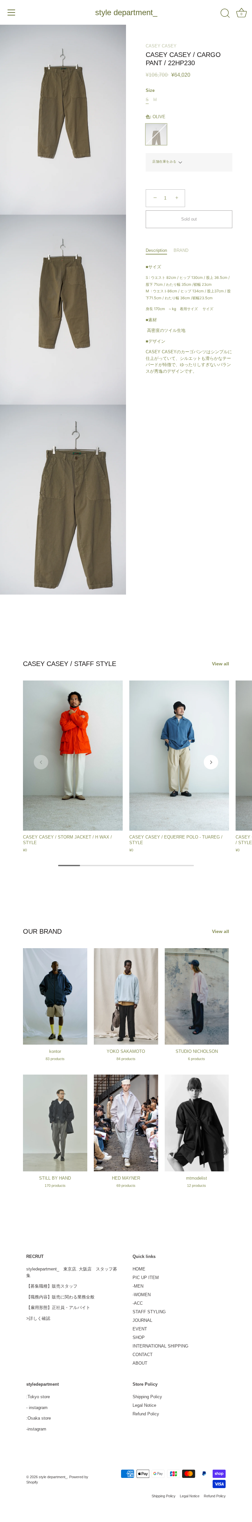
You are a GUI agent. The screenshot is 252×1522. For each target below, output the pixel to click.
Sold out (189, 219)
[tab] (160, 250)
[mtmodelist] (197, 1123)
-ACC (138, 1303)
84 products (126, 1059)
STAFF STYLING (149, 1311)
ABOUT (140, 1363)
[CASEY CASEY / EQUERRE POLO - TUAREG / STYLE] (179, 756)
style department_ (126, 12)
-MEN (138, 1286)
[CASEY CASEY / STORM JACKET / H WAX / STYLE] (73, 756)
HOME (139, 1269)
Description (156, 250)
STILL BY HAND (55, 1178)
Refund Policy (146, 1413)
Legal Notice (144, 1405)
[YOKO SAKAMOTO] (126, 996)
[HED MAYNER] (126, 1123)
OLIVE (156, 134)
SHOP (139, 1337)
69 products (126, 1186)
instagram (38, 1407)
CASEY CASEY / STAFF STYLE (69, 663)
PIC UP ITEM (146, 1277)
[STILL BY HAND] (55, 1123)
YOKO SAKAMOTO (126, 1051)
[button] (41, 762)
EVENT (140, 1328)
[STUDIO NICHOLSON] (197, 996)
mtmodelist (196, 1178)
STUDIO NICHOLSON (197, 1051)
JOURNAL (142, 1320)
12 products (196, 1186)
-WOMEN (142, 1294)
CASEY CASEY (161, 45)
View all (220, 663)
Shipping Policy (147, 1396)
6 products (196, 1059)
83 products (55, 1059)
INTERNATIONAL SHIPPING (160, 1346)
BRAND (181, 250)
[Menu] (11, 12)
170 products (55, 1186)
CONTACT (143, 1354)
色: (155, 116)
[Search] (225, 13)
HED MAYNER (126, 1178)
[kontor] (55, 996)
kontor (55, 1051)
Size (150, 90)
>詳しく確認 (38, 1318)
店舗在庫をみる (164, 161)
